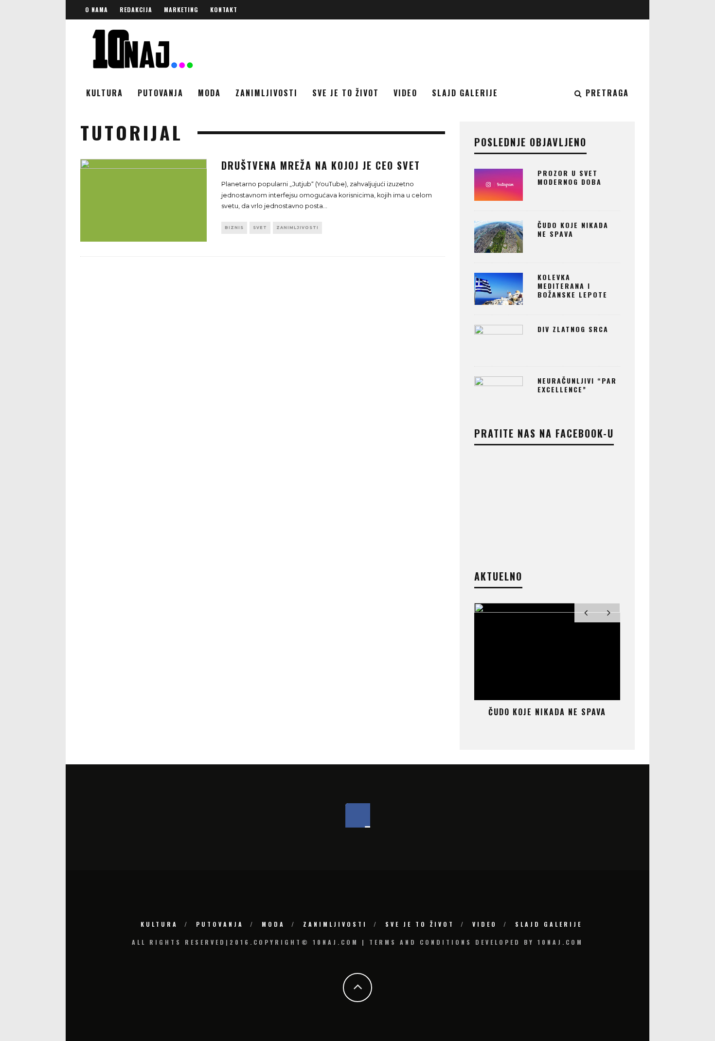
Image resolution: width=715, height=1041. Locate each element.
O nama (96, 9)
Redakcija (136, 9)
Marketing (181, 9)
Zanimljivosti (266, 93)
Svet (260, 227)
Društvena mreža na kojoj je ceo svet (320, 165)
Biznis (234, 227)
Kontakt (223, 9)
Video (405, 93)
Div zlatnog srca (572, 329)
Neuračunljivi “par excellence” (577, 384)
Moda (209, 93)
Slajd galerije (465, 93)
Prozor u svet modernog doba (569, 177)
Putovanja (160, 93)
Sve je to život (345, 93)
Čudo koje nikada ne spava (572, 229)
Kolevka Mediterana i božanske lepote (572, 286)
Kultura (104, 93)
